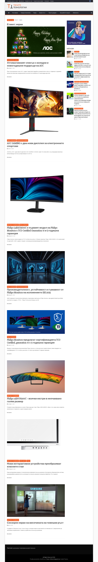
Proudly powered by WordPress (37, 559)
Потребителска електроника (80, 93)
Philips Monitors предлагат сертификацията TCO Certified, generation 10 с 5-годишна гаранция (33, 341)
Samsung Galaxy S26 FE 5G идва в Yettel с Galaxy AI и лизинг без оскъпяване (82, 65)
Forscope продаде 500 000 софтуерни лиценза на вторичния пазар (82, 55)
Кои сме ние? (21, 1)
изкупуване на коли (25, 548)
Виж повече (9, 76)
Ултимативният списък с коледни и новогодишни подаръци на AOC (27, 64)
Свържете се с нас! (28, 1)
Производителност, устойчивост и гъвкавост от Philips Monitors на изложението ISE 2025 (35, 291)
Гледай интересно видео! (38, 1)
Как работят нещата (65, 12)
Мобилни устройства (79, 61)
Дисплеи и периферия (13, 224)
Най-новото (23, 461)
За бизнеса (77, 51)
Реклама (52, 1)
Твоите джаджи (52, 12)
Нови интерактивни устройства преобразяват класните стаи (34, 465)
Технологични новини (12, 60)
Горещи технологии (25, 12)
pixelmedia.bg (16, 548)
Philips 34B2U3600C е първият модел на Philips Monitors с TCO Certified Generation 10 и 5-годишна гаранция (33, 230)
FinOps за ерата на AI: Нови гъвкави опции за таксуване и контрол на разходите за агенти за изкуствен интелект (82, 114)
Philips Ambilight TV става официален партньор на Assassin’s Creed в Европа (82, 75)
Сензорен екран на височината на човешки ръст (35, 522)
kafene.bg (33, 548)
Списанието (46, 1)
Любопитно (75, 12)
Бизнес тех (42, 12)
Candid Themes (64, 559)
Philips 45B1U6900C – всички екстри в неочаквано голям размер (34, 400)
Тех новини (15, 12)
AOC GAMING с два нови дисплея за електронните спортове (35, 145)
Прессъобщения (11, 140)
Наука (34, 12)
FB (90, 1)
